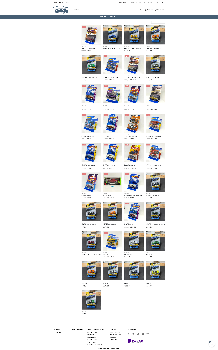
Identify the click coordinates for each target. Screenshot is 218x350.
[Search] (140, 10)
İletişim (112, 16)
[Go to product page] (112, 34)
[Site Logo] (61, 10)
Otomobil (83, 46)
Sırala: (149, 22)
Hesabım (150, 10)
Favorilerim (160, 10)
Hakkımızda (103, 16)
